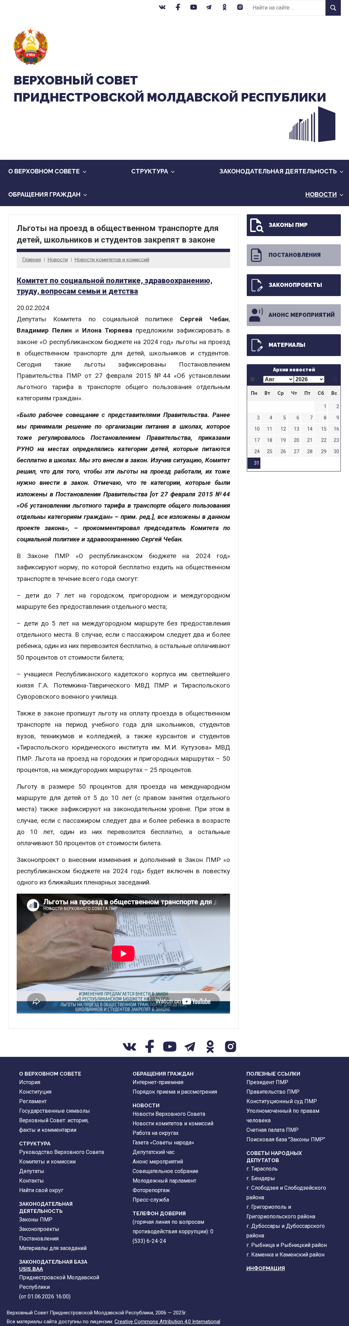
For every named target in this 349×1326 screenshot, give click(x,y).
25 (269, 451)
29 (324, 451)
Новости (321, 194)
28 (310, 451)
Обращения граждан (44, 194)
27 (296, 451)
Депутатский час (153, 1152)
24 (257, 451)
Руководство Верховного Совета (61, 1152)
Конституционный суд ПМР (281, 1101)
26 (283, 451)
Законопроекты (295, 285)
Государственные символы (54, 1111)
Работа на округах (156, 1133)
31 (256, 463)
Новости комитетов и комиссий (112, 260)
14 (310, 429)
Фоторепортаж (151, 1190)
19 (283, 440)
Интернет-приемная (158, 1082)
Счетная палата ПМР (272, 1130)
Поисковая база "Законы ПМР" (285, 1139)
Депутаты (31, 1171)
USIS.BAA (31, 1269)
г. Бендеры (260, 1178)
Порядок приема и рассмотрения (175, 1092)
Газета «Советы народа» (163, 1142)
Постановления (295, 255)
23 (336, 440)
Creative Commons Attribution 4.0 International (167, 1322)
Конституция (35, 1092)
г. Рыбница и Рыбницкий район (286, 1245)
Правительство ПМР (273, 1092)
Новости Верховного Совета (169, 1114)
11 (269, 429)
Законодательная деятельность (278, 171)
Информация (265, 1268)
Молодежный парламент (164, 1180)
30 (336, 451)
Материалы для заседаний (53, 1248)
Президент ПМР (267, 1082)
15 (324, 429)
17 (257, 440)
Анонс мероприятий (302, 315)
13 (296, 429)
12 (283, 429)
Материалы (287, 345)
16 (336, 429)
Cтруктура (149, 171)
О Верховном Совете (44, 171)
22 (324, 440)
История (29, 1082)
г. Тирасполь (262, 1169)
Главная (31, 260)
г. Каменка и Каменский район (285, 1254)
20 (296, 440)
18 (269, 440)
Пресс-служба (151, 1200)
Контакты (31, 1180)
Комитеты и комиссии (47, 1161)
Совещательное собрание (165, 1171)
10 (257, 429)
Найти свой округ (41, 1190)
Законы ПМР (288, 225)
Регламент (33, 1101)
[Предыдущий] (253, 379)
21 (310, 440)
